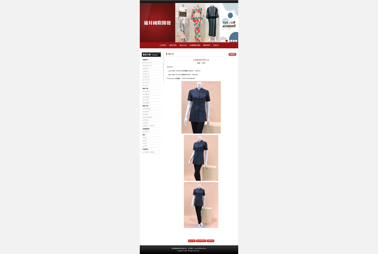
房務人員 (146, 74)
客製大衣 (146, 68)
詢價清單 (232, 54)
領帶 (145, 146)
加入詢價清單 (201, 241)
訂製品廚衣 (147, 108)
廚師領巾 (146, 120)
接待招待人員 (148, 65)
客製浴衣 (146, 77)
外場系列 (146, 91)
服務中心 (146, 71)
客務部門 (145, 60)
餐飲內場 (145, 106)
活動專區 (145, 149)
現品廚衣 (146, 111)
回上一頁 (191, 241)
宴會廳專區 (146, 129)
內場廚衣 (146, 131)
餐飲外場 (145, 88)
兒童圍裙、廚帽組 (149, 152)
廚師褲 (146, 114)
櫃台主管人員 (148, 62)
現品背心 (146, 100)
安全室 (146, 85)
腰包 (145, 137)
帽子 (145, 140)
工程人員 (146, 82)
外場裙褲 (146, 94)
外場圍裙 (146, 97)
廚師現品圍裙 (148, 117)
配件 (144, 135)
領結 (145, 143)
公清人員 (146, 80)
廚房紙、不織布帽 (149, 126)
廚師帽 (146, 123)
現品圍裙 (146, 103)
